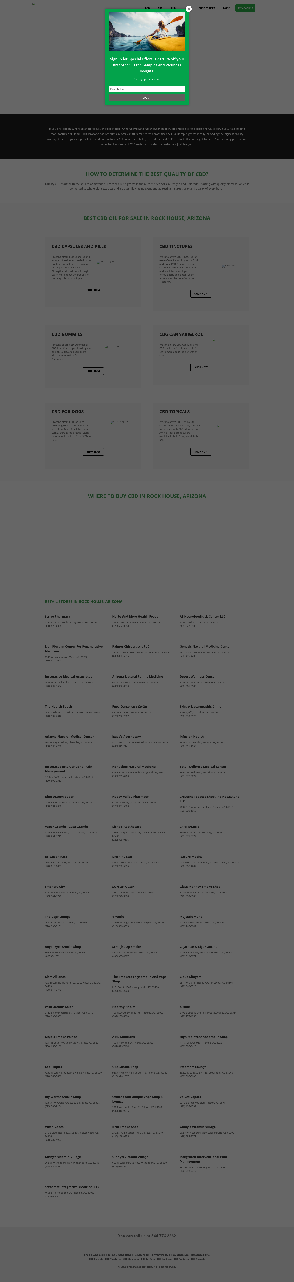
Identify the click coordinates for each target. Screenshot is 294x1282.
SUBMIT (147, 97)
